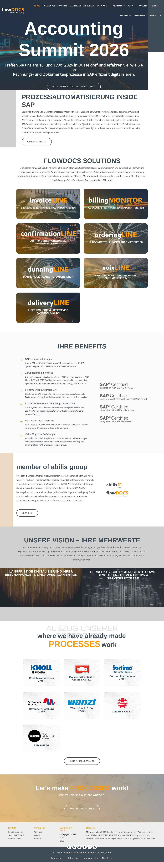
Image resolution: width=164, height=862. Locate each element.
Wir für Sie (39, 828)
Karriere (37, 838)
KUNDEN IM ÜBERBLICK (82, 761)
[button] (74, 92)
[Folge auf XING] (90, 847)
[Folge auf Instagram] (74, 847)
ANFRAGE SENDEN (36, 141)
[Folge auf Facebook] (85, 847)
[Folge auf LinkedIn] (69, 847)
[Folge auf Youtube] (79, 847)
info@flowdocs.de (16, 832)
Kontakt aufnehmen (82, 808)
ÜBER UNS (27, 513)
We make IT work (66, 829)
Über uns (90, 828)
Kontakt (12, 828)
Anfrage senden (15, 838)
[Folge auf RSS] (95, 847)
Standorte (38, 832)
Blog (62, 841)
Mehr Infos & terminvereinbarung (73, 86)
